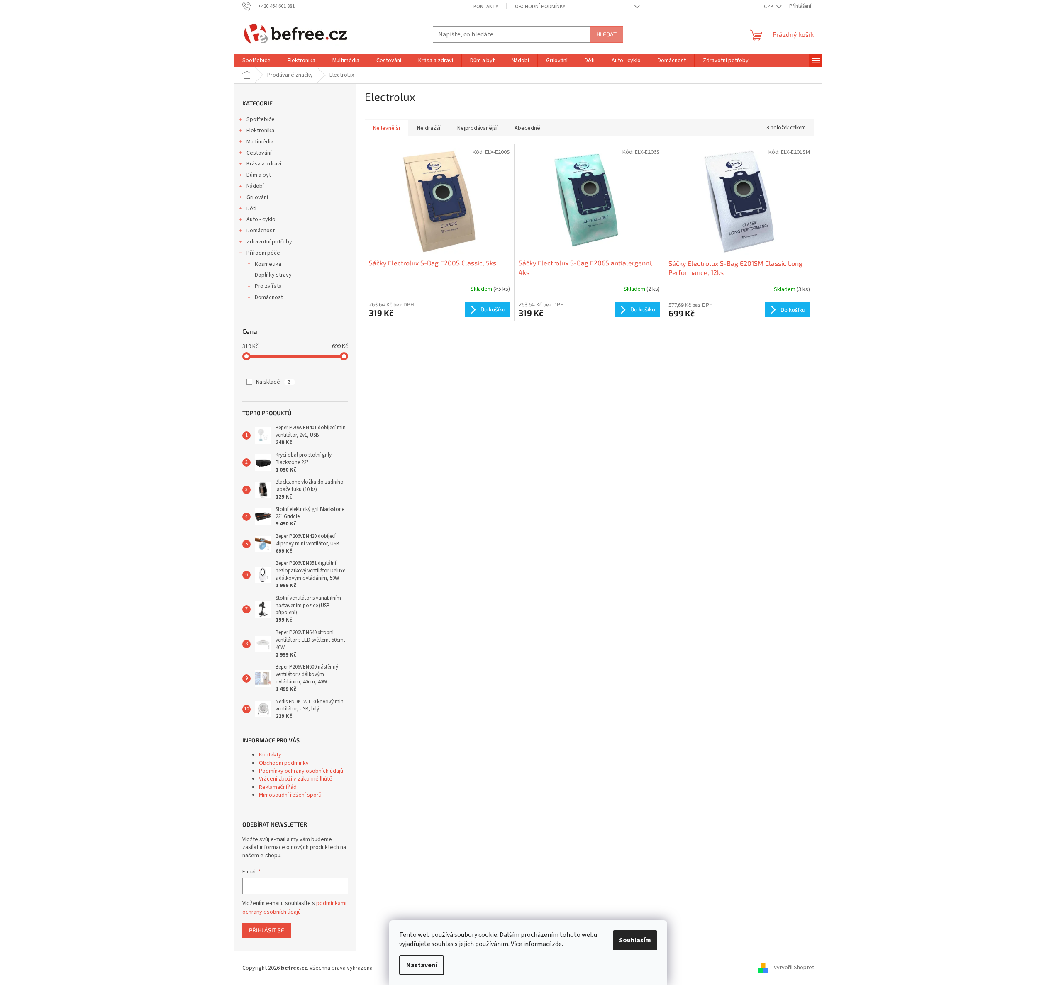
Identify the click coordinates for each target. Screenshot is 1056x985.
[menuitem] (256, 60)
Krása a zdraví (263, 164)
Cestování (258, 153)
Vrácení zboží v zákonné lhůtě (295, 779)
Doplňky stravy (273, 275)
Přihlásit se (266, 930)
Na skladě (273, 382)
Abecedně (527, 128)
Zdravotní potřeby (269, 242)
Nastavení (421, 965)
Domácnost (260, 230)
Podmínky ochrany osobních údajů (301, 771)
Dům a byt (258, 175)
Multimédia (259, 142)
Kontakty (485, 6)
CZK (769, 6)
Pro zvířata (268, 286)
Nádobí (255, 186)
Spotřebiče (260, 119)
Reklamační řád (278, 787)
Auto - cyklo (261, 219)
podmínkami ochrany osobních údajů (294, 907)
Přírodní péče (263, 253)
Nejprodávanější (477, 128)
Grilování (257, 197)
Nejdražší (428, 128)
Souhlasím (635, 940)
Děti (251, 208)
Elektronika (260, 130)
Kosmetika (268, 264)
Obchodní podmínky (540, 6)
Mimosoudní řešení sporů (290, 795)
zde (557, 944)
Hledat (606, 34)
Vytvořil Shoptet (794, 968)
